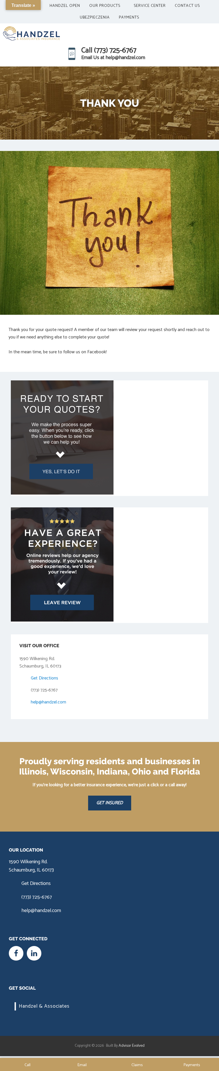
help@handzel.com (48, 702)
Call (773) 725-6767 (108, 50)
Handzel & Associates (44, 1006)
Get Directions (44, 678)
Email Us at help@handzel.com (113, 57)
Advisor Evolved (132, 1045)
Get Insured (109, 803)
